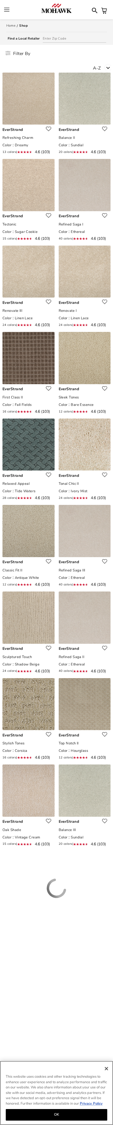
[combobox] (103, 69)
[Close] (106, 1069)
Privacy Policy (91, 1103)
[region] (56, 1093)
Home (11, 25)
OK (56, 1114)
